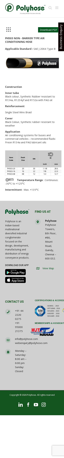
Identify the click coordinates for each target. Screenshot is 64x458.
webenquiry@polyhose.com (31, 343)
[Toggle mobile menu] (57, 8)
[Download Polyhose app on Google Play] (15, 272)
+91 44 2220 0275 (19, 314)
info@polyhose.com (26, 339)
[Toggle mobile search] (50, 8)
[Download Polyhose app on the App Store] (15, 280)
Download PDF (48, 29)
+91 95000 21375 (19, 327)
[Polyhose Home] (17, 212)
